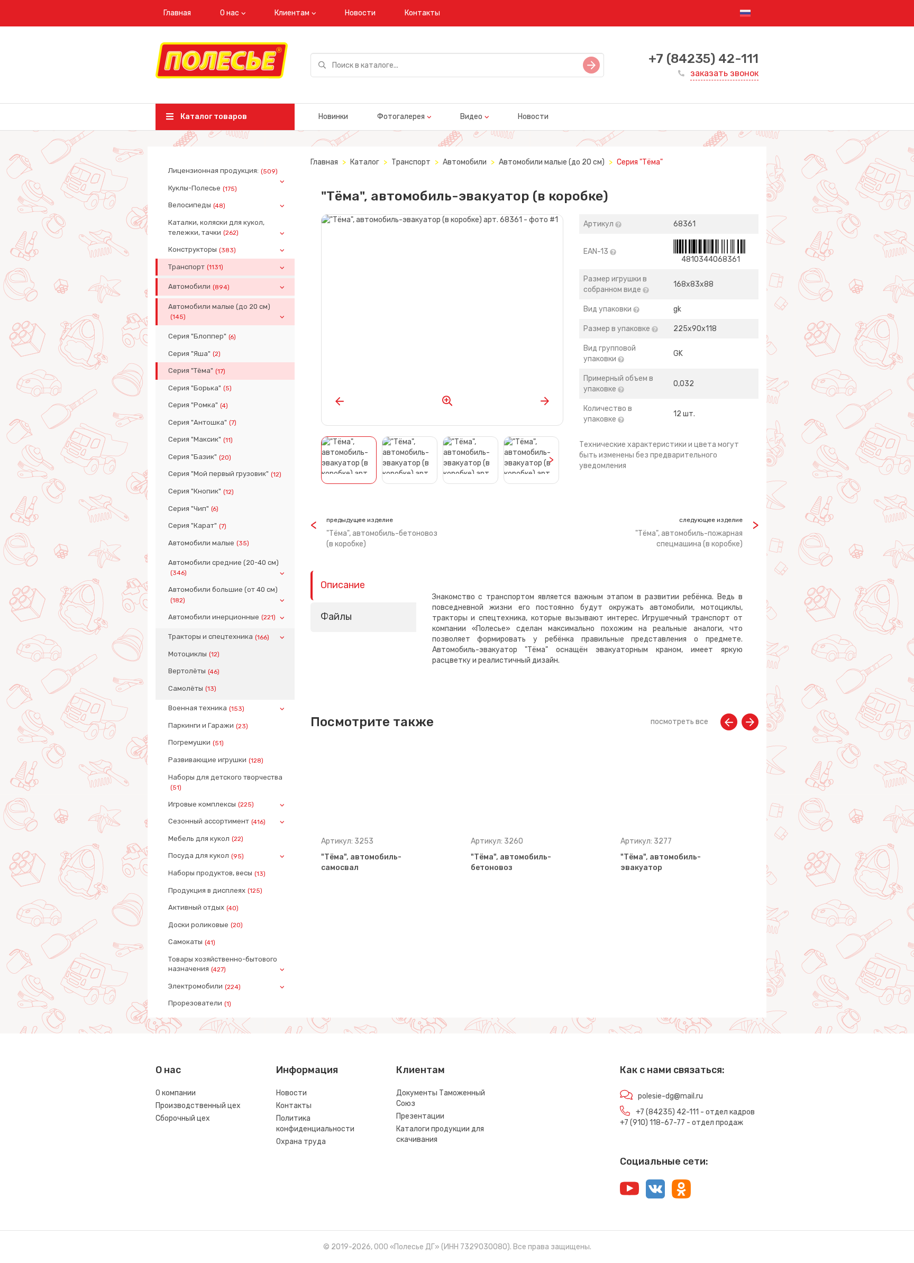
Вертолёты (194, 671)
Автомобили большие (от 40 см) (223, 594)
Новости (360, 12)
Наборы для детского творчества (225, 782)
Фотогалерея (401, 116)
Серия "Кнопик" (201, 491)
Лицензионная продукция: (223, 171)
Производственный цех (198, 1105)
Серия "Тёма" (196, 371)
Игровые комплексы (211, 804)
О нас (229, 12)
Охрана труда (301, 1141)
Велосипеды (196, 205)
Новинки (333, 116)
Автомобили (199, 286)
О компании (176, 1092)
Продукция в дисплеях (215, 890)
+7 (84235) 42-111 (703, 58)
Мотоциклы (194, 654)
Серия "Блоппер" (202, 336)
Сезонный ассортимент (217, 821)
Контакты (422, 12)
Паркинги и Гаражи (208, 725)
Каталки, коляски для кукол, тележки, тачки (216, 227)
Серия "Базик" (199, 457)
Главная (177, 12)
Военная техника (206, 708)
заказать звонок (724, 73)
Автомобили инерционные (222, 617)
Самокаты (191, 942)
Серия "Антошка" (202, 422)
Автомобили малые (208, 543)
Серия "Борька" (200, 388)
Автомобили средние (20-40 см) (223, 567)
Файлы (336, 617)
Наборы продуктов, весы (217, 873)
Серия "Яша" (194, 354)
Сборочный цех (183, 1118)
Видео (471, 116)
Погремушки (196, 742)
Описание (343, 585)
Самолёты (192, 688)
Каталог (364, 162)
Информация (307, 1070)
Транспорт (195, 267)
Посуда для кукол (206, 856)
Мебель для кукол (205, 839)
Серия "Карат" (197, 525)
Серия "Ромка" (198, 405)
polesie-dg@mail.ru (670, 1096)
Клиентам (292, 12)
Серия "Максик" (200, 439)
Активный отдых (203, 907)
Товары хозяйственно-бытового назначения (222, 964)
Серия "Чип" (193, 509)
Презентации (420, 1116)
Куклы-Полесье (202, 188)
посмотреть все (679, 721)
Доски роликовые (205, 925)
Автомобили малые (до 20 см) (219, 312)
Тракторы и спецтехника (218, 637)
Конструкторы (202, 249)
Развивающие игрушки (215, 760)
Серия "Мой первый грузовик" (224, 474)
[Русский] (745, 13)
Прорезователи (199, 1003)
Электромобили (204, 986)
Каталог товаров (213, 116)
